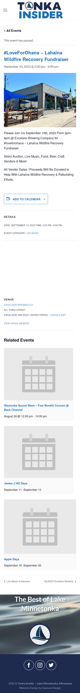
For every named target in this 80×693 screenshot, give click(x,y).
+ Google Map (57, 314)
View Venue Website (16, 323)
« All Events (12, 30)
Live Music (32, 233)
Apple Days (11, 559)
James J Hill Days (15, 483)
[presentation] (38, 374)
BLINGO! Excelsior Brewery (59, 581)
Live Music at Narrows (18, 581)
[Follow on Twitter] (51, 665)
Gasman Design (51, 687)
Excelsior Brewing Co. (18, 304)
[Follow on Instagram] (40, 665)
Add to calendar (26, 199)
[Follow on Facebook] (29, 665)
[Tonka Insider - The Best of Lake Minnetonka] (40, 10)
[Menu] (5, 10)
